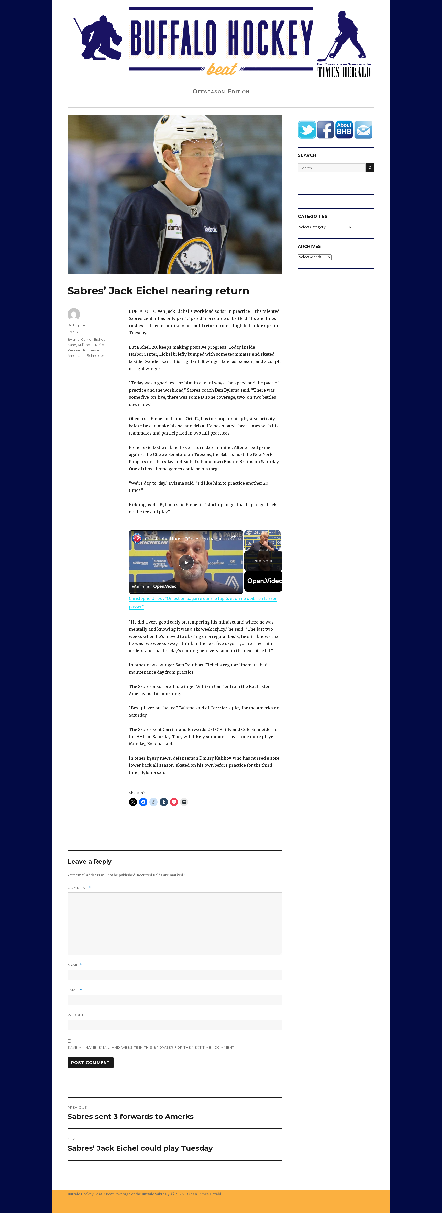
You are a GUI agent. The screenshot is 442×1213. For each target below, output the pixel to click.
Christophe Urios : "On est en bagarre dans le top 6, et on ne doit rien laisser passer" (185, 539)
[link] (137, 538)
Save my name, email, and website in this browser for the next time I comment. (151, 1047)
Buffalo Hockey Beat (85, 1194)
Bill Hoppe (76, 325)
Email (75, 990)
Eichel (99, 339)
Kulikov (84, 345)
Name (75, 965)
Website (76, 1015)
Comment (79, 888)
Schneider (95, 355)
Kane (72, 345)
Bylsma (74, 339)
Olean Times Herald (204, 1194)
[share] (233, 536)
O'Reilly (97, 345)
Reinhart (75, 350)
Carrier (87, 339)
